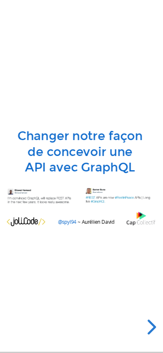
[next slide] (150, 327)
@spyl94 (67, 221)
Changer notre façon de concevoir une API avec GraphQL (80, 151)
